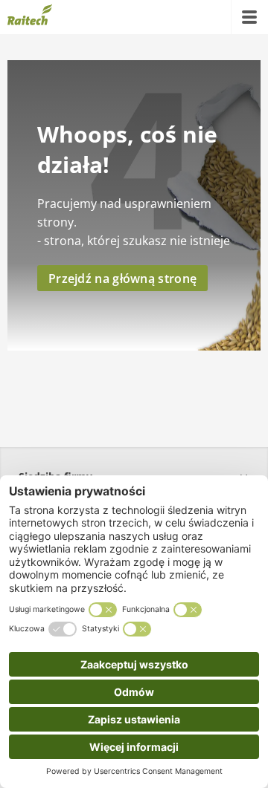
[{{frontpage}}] (29, 17)
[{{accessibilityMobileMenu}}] (249, 17)
